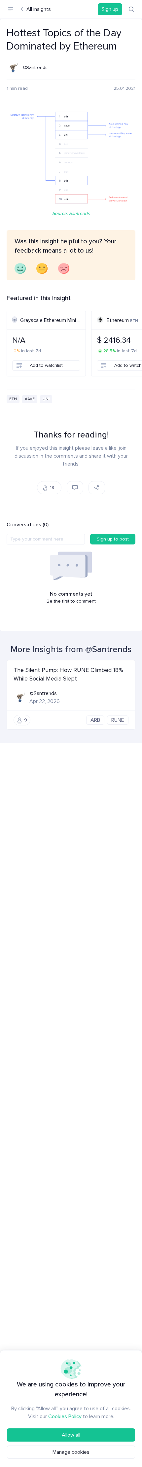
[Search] (131, 9)
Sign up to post (113, 539)
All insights (38, 9)
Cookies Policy (65, 1416)
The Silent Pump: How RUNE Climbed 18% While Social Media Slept (68, 674)
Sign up (110, 9)
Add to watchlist (46, 365)
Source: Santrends (71, 213)
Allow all (71, 1435)
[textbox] (46, 539)
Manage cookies (71, 1452)
